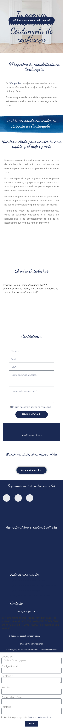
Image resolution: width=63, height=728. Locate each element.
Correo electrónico (12, 697)
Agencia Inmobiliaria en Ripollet (26, 590)
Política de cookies (48, 649)
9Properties (15, 83)
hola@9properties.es (31, 435)
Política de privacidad (27, 649)
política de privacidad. (41, 407)
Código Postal (9, 666)
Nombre (6, 687)
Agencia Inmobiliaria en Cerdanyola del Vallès (33, 585)
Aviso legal (11, 649)
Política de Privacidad (40, 717)
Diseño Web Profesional (31, 644)
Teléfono (6, 707)
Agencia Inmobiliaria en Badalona (27, 580)
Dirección (7, 657)
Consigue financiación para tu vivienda (30, 595)
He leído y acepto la (31, 407)
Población (7, 676)
